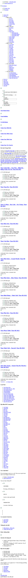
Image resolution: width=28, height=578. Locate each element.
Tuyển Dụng (6, 84)
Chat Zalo (5, 567)
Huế (10, 29)
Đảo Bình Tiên (15, 35)
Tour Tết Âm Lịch (13, 78)
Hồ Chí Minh (6, 431)
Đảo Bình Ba (15, 33)
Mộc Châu (5, 466)
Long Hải (11, 54)
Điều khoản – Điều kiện (8, 528)
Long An (11, 53)
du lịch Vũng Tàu (7, 162)
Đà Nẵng (11, 27)
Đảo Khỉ (5, 425)
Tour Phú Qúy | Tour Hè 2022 (9, 313)
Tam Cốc (5, 461)
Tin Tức (5, 80)
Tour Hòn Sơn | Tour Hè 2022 (9, 223)
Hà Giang (11, 21)
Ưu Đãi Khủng (12, 72)
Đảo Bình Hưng (15, 34)
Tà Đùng (11, 70)
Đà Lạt (10, 66)
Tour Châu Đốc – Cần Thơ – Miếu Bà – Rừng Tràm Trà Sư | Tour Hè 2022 (12, 168)
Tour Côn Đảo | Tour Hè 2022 (9, 241)
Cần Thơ (11, 51)
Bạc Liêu (11, 47)
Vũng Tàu (11, 62)
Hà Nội (11, 18)
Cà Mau (11, 48)
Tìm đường (6, 566)
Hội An (11, 30)
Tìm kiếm (7, 105)
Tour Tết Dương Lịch (14, 76)
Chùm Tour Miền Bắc (8, 395)
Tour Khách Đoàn (13, 74)
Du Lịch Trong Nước (8, 394)
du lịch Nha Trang (19, 158)
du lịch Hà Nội (15, 162)
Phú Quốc (11, 60)
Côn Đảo (11, 49)
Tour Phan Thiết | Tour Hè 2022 (10, 330)
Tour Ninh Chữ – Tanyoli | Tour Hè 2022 (13, 348)
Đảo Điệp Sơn (6, 424)
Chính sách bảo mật (7, 529)
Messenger (5, 570)
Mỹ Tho (11, 56)
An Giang (11, 44)
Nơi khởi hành (6, 92)
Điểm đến (5, 95)
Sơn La (5, 465)
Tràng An (5, 458)
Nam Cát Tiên (12, 57)
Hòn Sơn (11, 52)
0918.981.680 (12, 2)
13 (6, 381)
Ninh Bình (11, 22)
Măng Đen (11, 67)
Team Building (12, 75)
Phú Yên (11, 40)
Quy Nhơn (11, 42)
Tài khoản (4, 6)
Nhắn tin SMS (6, 571)
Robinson (5, 457)
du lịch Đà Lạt (22, 159)
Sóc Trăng (11, 61)
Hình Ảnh (5, 81)
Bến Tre (11, 45)
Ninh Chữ (5, 447)
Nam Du (11, 58)
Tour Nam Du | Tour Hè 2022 (9, 187)
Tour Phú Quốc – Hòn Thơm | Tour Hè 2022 (14, 278)
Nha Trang (11, 31)
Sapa (10, 25)
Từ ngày (5, 97)
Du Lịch (5, 16)
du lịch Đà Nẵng (8, 161)
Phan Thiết (11, 38)
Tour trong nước (8, 153)
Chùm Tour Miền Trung (8, 396)
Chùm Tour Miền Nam (8, 397)
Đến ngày (5, 102)
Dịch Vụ (5, 79)
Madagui (11, 69)
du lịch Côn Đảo (14, 159)
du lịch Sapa (7, 159)
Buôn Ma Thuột (13, 65)
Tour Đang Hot (6, 387)
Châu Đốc (5, 408)
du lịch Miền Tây (16, 161)
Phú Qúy (11, 39)
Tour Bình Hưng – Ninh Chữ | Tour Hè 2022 (14, 295)
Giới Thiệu (5, 83)
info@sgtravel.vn (9, 3)
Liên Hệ (5, 85)
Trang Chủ (5, 15)
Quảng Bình (12, 24)
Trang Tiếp (10, 381)
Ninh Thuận (12, 36)
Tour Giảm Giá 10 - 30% (9, 388)
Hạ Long (11, 20)
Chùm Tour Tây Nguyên (9, 399)
